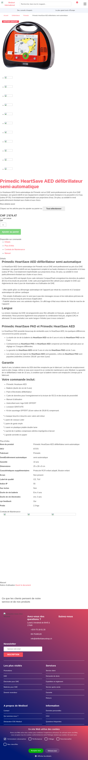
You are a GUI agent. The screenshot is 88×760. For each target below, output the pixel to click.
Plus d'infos (9, 246)
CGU (47, 716)
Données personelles (53, 711)
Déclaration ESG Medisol (13, 721)
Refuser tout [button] (52, 751)
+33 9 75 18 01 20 (38, 630)
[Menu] (85, 4)
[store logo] (8, 4)
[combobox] (45, 4)
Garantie (49, 692)
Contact (6, 711)
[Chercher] (69, 4)
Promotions (8, 670)
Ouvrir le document (23, 585)
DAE (5, 676)
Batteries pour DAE (11, 687)
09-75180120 (36, 634)
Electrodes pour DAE (11, 681)
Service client (50, 670)
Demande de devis (52, 676)
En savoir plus (72, 735)
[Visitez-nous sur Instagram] (74, 621)
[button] (44, 756)
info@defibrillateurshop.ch (41, 639)
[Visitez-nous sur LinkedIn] (67, 621)
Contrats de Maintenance (15, 249)
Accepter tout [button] (36, 751)
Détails (7, 242)
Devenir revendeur (10, 692)
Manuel (8, 253)
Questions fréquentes (53, 721)
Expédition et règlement (54, 681)
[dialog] (44, 743)
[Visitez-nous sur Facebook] (60, 621)
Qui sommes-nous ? (11, 716)
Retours (49, 698)
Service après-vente (53, 687)
